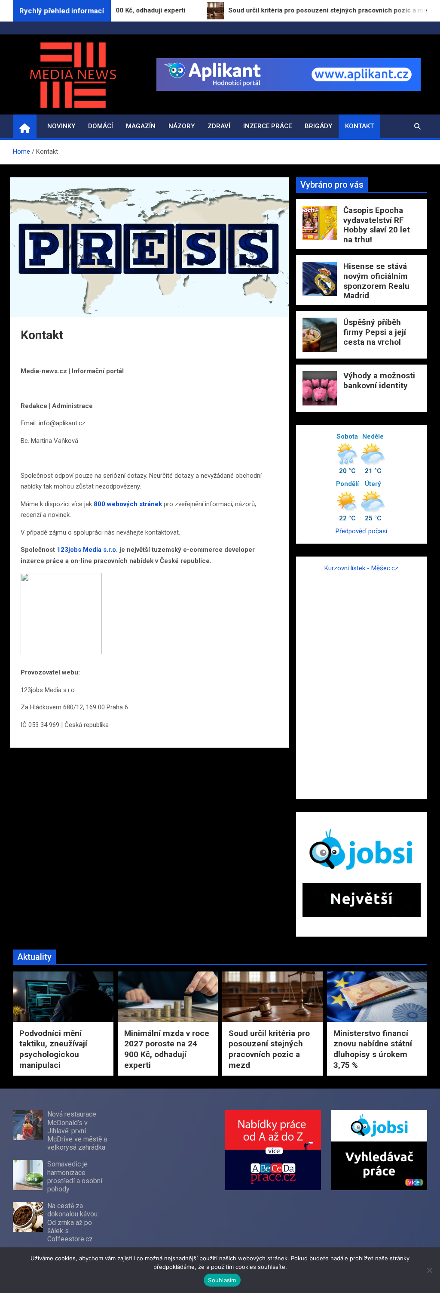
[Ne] (429, 1270)
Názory (181, 126)
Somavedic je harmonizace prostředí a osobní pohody (74, 1176)
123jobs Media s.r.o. (87, 550)
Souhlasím (222, 1280)
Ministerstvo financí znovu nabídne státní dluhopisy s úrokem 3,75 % (372, 1049)
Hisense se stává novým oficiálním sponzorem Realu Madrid (376, 280)
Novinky (61, 126)
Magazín (141, 126)
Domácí (100, 126)
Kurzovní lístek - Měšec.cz (361, 568)
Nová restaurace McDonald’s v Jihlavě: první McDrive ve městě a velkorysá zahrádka (77, 1130)
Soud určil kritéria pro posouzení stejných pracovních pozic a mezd (269, 1049)
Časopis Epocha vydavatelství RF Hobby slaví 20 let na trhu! (376, 224)
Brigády (318, 126)
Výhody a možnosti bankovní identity (379, 380)
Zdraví (219, 126)
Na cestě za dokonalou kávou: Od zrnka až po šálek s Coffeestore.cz (73, 1222)
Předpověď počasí (361, 531)
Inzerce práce (267, 126)
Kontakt (359, 126)
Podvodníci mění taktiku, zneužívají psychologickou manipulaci (53, 1049)
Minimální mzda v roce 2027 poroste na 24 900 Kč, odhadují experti (166, 1049)
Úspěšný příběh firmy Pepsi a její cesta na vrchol (374, 332)
